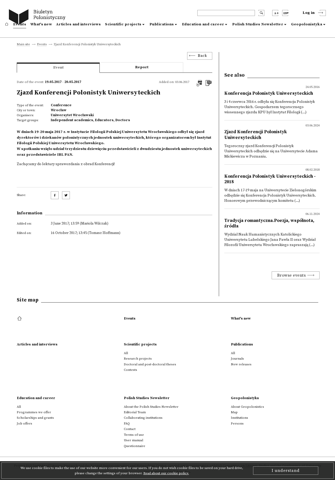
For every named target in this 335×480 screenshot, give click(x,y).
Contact (130, 429)
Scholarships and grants (35, 418)
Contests (130, 370)
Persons (237, 423)
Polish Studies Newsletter (257, 24)
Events (19, 24)
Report (141, 67)
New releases (241, 364)
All (126, 353)
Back (202, 55)
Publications (161, 24)
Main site (23, 44)
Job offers (24, 423)
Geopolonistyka (306, 24)
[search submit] (261, 13)
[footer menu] (20, 318)
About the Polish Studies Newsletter (151, 407)
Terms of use (134, 435)
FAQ (127, 423)
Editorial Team (135, 412)
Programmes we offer (34, 412)
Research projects (138, 358)
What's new (41, 24)
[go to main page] (38, 18)
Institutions (239, 418)
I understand (286, 470)
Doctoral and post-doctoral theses (150, 364)
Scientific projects (123, 24)
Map (234, 412)
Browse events (291, 275)
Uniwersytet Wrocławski (72, 115)
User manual (133, 440)
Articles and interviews (78, 24)
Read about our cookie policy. (166, 473)
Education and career (203, 24)
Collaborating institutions (143, 418)
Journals (237, 358)
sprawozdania (68, 164)
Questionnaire (134, 446)
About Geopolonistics (247, 407)
